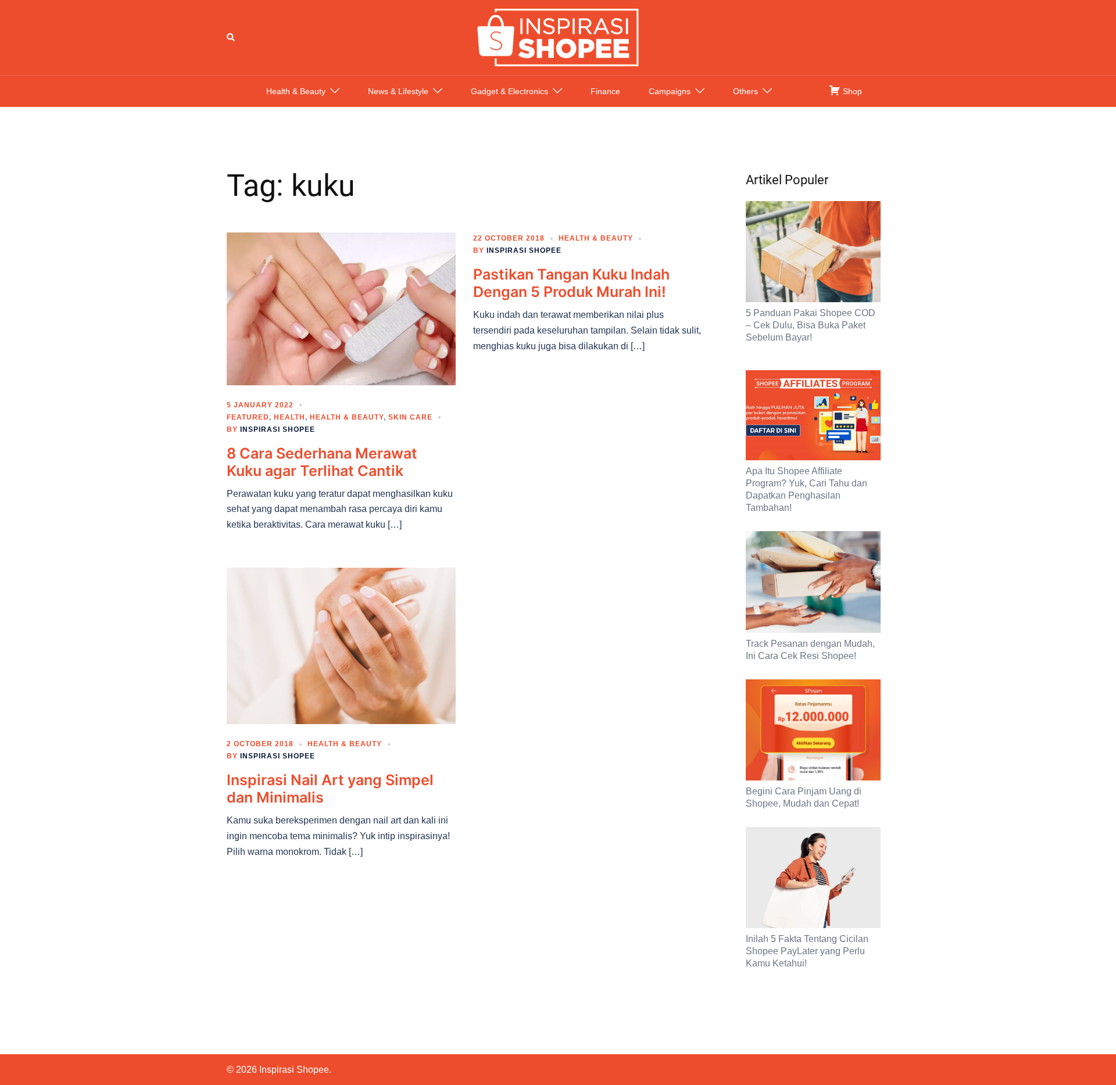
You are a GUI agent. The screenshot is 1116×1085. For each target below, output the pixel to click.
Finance (605, 91)
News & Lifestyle (398, 91)
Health (289, 417)
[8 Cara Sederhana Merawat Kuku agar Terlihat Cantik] (341, 308)
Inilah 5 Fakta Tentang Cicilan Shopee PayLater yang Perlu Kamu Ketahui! (807, 951)
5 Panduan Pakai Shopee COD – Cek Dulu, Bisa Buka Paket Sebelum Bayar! (810, 325)
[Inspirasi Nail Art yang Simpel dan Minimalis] (341, 645)
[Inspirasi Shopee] (558, 36)
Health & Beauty (296, 91)
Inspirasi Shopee (277, 429)
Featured (248, 417)
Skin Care (410, 417)
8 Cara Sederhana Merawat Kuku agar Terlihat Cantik (322, 462)
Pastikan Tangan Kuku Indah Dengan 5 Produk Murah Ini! (571, 283)
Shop (851, 91)
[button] (231, 37)
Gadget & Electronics (509, 91)
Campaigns (670, 91)
